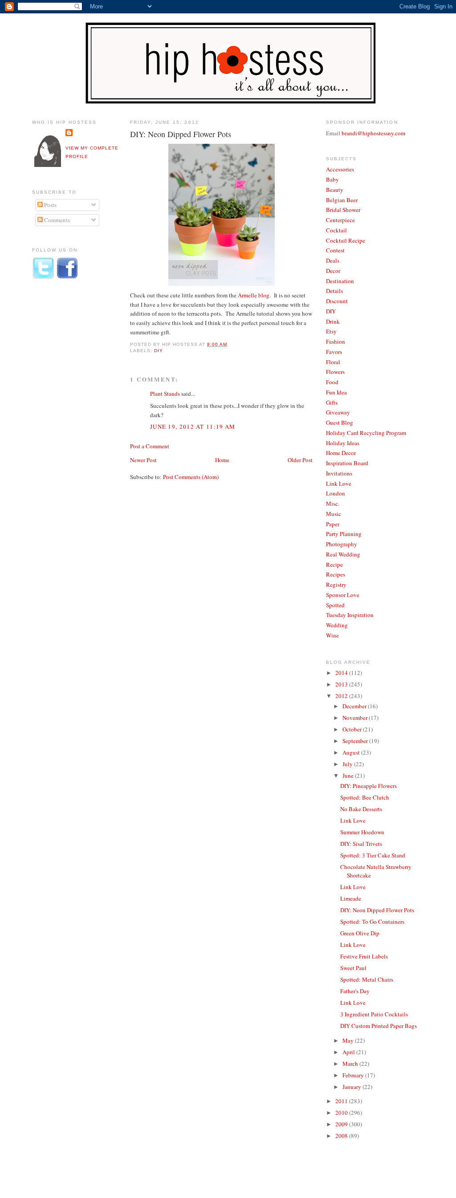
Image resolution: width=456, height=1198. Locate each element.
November (355, 718)
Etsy (331, 331)
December (355, 706)
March (350, 1064)
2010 (342, 1113)
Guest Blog (339, 422)
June (348, 776)
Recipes (335, 574)
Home (222, 460)
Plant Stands (165, 394)
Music (333, 514)
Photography (341, 544)
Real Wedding (343, 554)
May (348, 1040)
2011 (342, 1101)
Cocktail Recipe (345, 240)
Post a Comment (149, 446)
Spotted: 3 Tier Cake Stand (372, 855)
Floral (333, 362)
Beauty (334, 190)
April (349, 1052)
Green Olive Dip (359, 933)
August (351, 752)
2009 (342, 1124)
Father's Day (355, 991)
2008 (342, 1136)
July (348, 764)
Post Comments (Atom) (191, 477)
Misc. (332, 504)
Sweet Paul (353, 968)
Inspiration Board (347, 463)
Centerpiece (340, 220)
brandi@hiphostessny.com (373, 133)
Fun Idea (336, 392)
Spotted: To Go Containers (372, 922)
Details (334, 291)
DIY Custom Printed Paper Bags (378, 1026)
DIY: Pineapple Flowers (368, 786)
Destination (340, 281)
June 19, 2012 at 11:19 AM (193, 426)
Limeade (350, 898)
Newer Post (143, 460)
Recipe (334, 564)
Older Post (300, 460)
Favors (334, 352)
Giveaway (338, 412)
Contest (335, 250)
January (352, 1087)
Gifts (332, 402)
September (355, 741)
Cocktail (336, 230)
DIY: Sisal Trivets (361, 844)
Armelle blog (253, 295)
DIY (158, 350)
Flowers (335, 372)
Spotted (335, 605)
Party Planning (344, 534)
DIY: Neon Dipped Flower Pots (180, 134)
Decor (333, 271)
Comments (56, 220)
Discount (337, 301)
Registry (336, 585)
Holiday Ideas (342, 443)
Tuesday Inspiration (350, 615)
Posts (50, 205)
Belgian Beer (342, 200)
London (335, 493)
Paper (332, 524)
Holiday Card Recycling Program (366, 433)
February (353, 1075)
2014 (342, 673)
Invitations (339, 473)
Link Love (338, 483)
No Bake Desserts (361, 809)
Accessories (340, 169)
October (352, 729)
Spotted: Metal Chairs (366, 979)
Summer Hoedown (362, 832)
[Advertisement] (67, 433)
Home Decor (341, 453)
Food (332, 382)
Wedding (337, 625)
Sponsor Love (342, 595)
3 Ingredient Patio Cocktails (374, 1014)
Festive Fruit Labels (364, 956)
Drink (333, 321)
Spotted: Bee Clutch (364, 797)
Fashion (335, 341)
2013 (342, 684)
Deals (332, 260)
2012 (342, 696)
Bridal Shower (343, 210)
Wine (332, 635)
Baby (332, 179)
